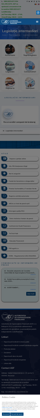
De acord (6, 414)
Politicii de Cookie (7, 407)
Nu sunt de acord (16, 414)
